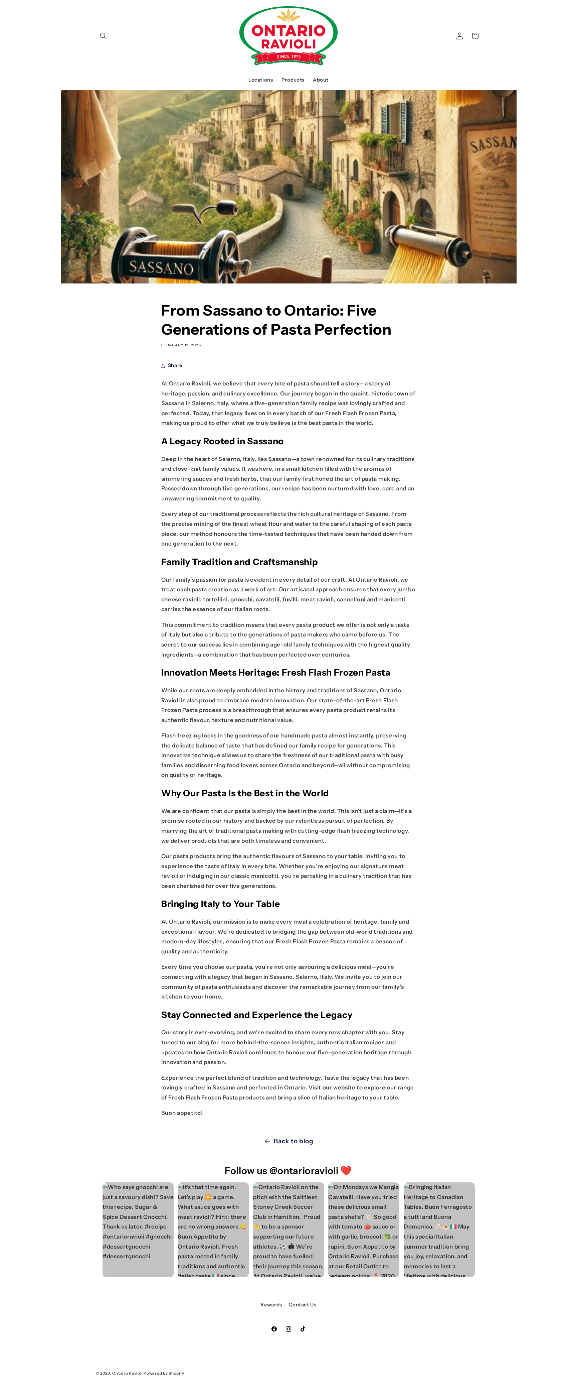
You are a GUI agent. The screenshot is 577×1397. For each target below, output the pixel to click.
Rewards (271, 1305)
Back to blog (294, 1141)
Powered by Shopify (164, 1373)
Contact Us (302, 1305)
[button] (103, 35)
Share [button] (175, 365)
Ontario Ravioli (128, 1373)
